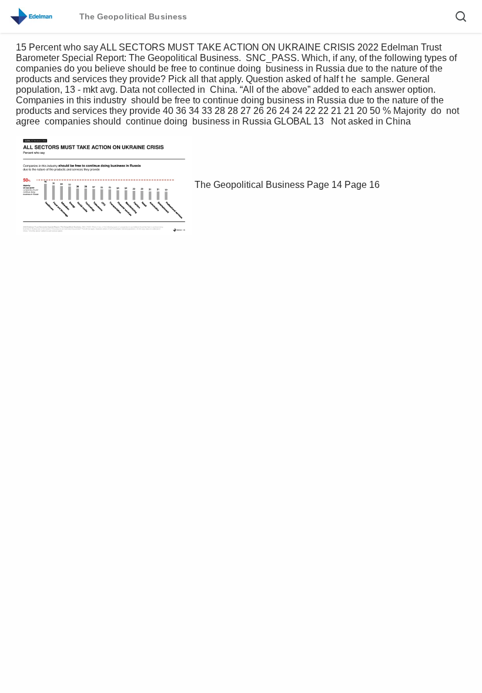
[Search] (461, 16)
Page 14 (324, 185)
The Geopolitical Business (249, 185)
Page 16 (362, 185)
